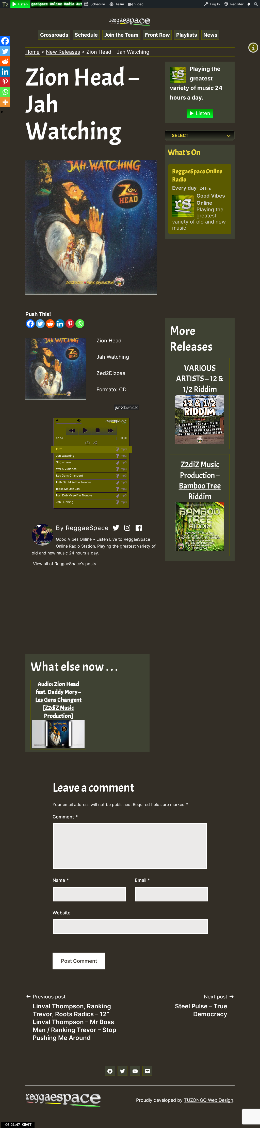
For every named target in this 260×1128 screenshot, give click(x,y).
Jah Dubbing (64, 502)
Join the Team (121, 35)
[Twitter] (40, 323)
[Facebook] (30, 323)
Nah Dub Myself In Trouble (74, 495)
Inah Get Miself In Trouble (73, 482)
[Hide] (2, 112)
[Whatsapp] (79, 323)
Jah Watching (65, 455)
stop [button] (97, 430)
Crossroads (54, 35)
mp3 (123, 449)
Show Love (63, 462)
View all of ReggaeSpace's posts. (65, 563)
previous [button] (72, 430)
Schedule (86, 35)
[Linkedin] (60, 323)
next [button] (110, 430)
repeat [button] (87, 442)
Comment (65, 816)
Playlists (186, 35)
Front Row (157, 35)
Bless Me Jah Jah (68, 489)
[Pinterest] (70, 323)
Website (62, 912)
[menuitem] (5, 4)
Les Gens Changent (69, 475)
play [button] (85, 430)
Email (142, 880)
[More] (5, 102)
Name (61, 880)
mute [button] (58, 420)
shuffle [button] (95, 442)
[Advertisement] (91, 610)
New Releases (63, 52)
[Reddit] (50, 323)
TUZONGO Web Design (208, 1100)
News (210, 35)
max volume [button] (79, 420)
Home (32, 52)
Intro (59, 449)
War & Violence (66, 469)
